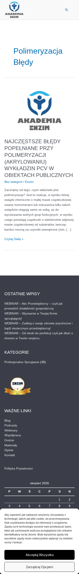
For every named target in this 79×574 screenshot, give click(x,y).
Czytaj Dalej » (13, 239)
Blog (7, 420)
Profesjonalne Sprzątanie (21, 362)
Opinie (8, 450)
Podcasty (10, 425)
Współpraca (12, 435)
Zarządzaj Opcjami (39, 567)
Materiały (10, 445)
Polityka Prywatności (18, 468)
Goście (9, 440)
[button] (67, 10)
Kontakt (9, 455)
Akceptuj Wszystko (40, 555)
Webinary (11, 430)
